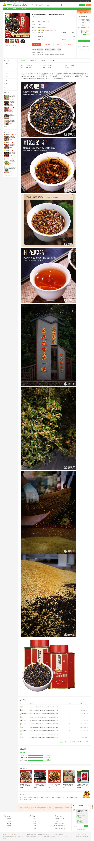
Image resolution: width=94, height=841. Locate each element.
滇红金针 (34, 797)
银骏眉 (25, 799)
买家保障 (9, 825)
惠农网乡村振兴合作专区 (60, 828)
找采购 (34, 821)
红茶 (87, 22)
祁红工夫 (62, 797)
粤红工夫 (79, 797)
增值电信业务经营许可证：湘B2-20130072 (45, 834)
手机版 (5, 1)
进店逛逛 (84, 38)
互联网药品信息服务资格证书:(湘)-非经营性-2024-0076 (13, 836)
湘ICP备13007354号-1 (7, 834)
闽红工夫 (54, 797)
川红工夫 (21, 797)
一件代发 (34, 828)
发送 (86, 825)
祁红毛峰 (66, 797)
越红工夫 (21, 799)
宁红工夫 (58, 797)
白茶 (6, 66)
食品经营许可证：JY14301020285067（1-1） (67, 834)
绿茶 (83, 22)
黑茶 (83, 20)
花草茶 (83, 24)
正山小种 (29, 799)
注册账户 (9, 818)
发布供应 (34, 825)
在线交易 (9, 823)
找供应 (34, 818)
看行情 (34, 823)
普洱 (6, 73)
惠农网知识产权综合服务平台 (59, 825)
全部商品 (84, 41)
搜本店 (81, 4)
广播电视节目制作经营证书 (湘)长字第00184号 (34, 836)
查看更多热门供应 (7, 175)
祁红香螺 (71, 797)
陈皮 (6, 86)
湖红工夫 (43, 797)
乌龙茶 (87, 20)
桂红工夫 (38, 797)
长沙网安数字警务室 (32, 834)
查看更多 (6, 126)
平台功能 (9, 821)
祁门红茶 (75, 797)
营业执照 (56, 834)
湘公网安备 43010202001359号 (20, 834)
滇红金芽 (30, 797)
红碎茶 (46, 797)
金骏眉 (50, 797)
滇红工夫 (26, 797)
